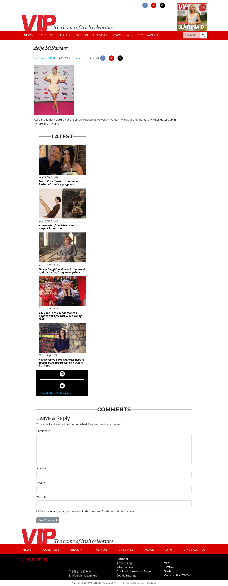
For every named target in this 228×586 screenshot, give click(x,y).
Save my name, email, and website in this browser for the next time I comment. (88, 511)
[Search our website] (203, 35)
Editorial (122, 559)
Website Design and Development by (135, 583)
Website (41, 497)
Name (41, 468)
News (28, 35)
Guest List (46, 35)
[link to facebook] (145, 5)
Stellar (168, 571)
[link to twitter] (153, 5)
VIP (166, 563)
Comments (78, 58)
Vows (117, 35)
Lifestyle (100, 35)
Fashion (81, 35)
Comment (43, 431)
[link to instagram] (162, 5)
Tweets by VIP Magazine (55, 393)
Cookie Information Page (134, 571)
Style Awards (148, 35)
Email (40, 483)
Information (125, 567)
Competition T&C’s (177, 575)
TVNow (169, 567)
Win (130, 35)
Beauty (64, 35)
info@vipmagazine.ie (84, 575)
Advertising (124, 563)
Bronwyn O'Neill (46, 58)
